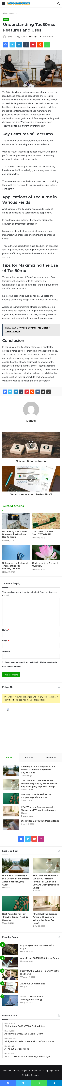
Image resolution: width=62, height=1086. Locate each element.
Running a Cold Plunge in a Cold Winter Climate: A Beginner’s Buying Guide (38, 769)
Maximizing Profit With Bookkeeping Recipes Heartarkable (14, 534)
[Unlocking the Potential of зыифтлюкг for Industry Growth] (16, 552)
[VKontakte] (37, 392)
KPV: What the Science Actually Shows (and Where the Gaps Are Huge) (38, 810)
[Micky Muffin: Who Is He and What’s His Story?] (10, 974)
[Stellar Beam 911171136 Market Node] (11, 824)
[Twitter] (10, 392)
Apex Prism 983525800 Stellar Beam (39, 958)
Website (6, 651)
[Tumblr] (21, 392)
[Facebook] (5, 392)
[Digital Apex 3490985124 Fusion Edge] (10, 949)
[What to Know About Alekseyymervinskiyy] (10, 1000)
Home (8, 13)
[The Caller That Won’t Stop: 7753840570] (46, 521)
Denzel (10, 37)
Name (5, 630)
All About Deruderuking (32, 983)
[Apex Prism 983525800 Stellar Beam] (10, 962)
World (14, 13)
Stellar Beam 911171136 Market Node (40, 821)
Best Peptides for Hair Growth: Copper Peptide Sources (15, 917)
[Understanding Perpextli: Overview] (46, 552)
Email (5, 641)
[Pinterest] (27, 392)
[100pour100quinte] (18, 3)
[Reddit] (32, 392)
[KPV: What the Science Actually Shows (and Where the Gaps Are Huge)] (11, 811)
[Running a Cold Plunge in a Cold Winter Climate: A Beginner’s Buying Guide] (11, 770)
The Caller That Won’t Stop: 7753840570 (44, 533)
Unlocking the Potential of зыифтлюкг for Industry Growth (15, 566)
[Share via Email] (43, 392)
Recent (9, 757)
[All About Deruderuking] (10, 987)
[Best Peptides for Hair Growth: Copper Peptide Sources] (11, 798)
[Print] (48, 392)
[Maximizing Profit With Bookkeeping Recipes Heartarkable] (16, 521)
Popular (29, 757)
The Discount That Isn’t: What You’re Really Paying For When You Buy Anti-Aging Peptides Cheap (39, 783)
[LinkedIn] (16, 392)
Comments (50, 757)
